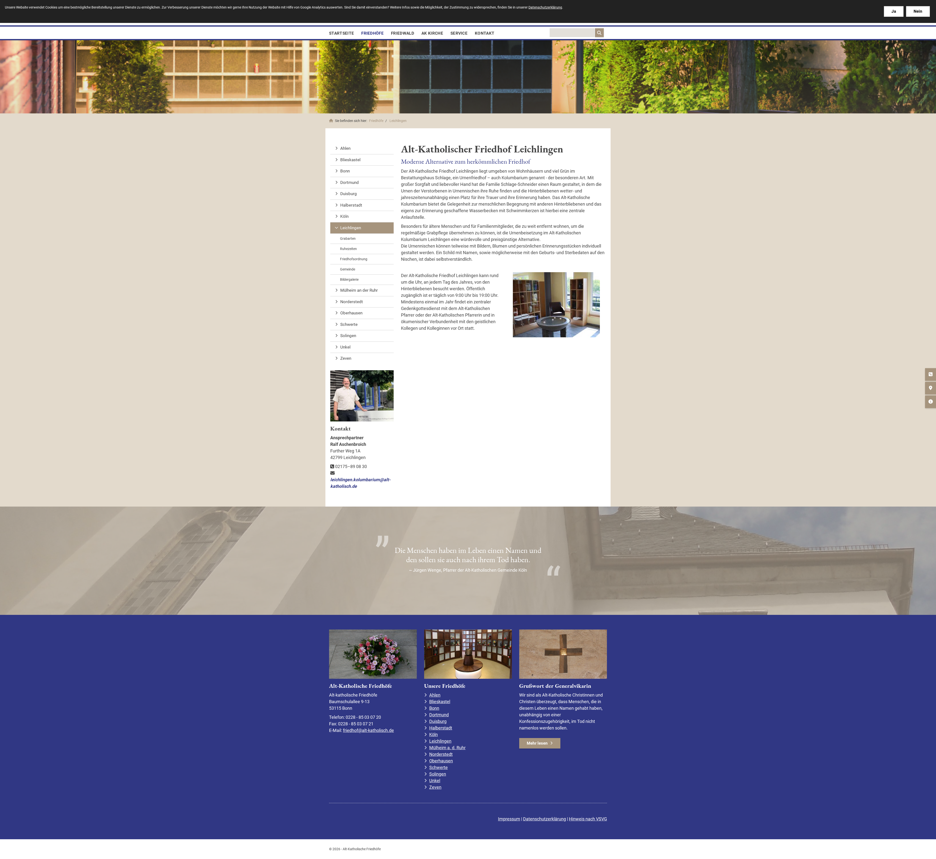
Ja (893, 11)
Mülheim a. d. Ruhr (447, 747)
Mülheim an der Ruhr (359, 290)
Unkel (345, 347)
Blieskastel (350, 159)
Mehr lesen (537, 743)
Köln (344, 216)
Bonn (345, 171)
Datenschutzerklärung (544, 818)
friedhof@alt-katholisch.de (368, 730)
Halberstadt (351, 205)
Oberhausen (351, 312)
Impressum (509, 818)
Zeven (345, 358)
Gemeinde (347, 269)
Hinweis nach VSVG (588, 818)
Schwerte (349, 324)
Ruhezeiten (348, 249)
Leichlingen (398, 121)
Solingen (348, 335)
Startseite (341, 33)
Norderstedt (351, 301)
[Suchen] (599, 32)
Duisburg (348, 193)
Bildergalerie (349, 279)
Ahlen (345, 148)
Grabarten (348, 238)
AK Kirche (432, 33)
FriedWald (402, 33)
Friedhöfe (372, 33)
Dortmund (349, 182)
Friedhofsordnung (353, 259)
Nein (918, 11)
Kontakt (484, 33)
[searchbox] (572, 32)
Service (459, 33)
